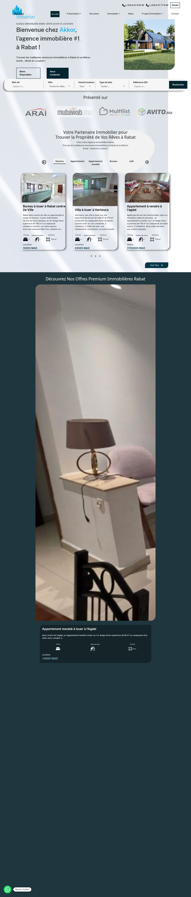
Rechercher (178, 85)
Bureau (113, 161)
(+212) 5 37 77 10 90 (158, 5)
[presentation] (44, 162)
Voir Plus (154, 265)
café (131, 161)
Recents (59, 161)
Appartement (77, 161)
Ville (50, 82)
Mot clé (15, 82)
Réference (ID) (140, 82)
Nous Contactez (55, 73)
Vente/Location (86, 82)
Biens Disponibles (25, 73)
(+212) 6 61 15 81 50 (135, 5)
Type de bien (105, 82)
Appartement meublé (96, 163)
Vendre (175, 5)
